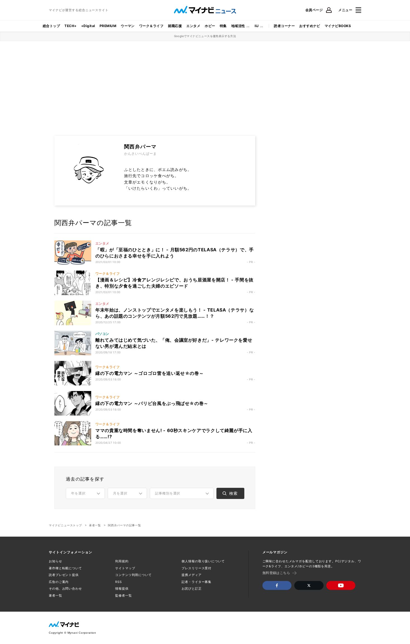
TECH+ (70, 26)
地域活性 (238, 26)
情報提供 (122, 588)
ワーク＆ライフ (151, 26)
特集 (223, 26)
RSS (118, 582)
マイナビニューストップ (65, 525)
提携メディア (191, 575)
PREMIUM (108, 26)
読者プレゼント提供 (64, 575)
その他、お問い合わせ (65, 588)
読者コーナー (284, 26)
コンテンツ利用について (133, 575)
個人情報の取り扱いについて (203, 561)
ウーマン (128, 26)
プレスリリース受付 (196, 568)
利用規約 (122, 561)
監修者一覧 (123, 595)
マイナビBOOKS (338, 26)
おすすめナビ (309, 26)
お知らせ (55, 561)
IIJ (257, 26)
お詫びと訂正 (191, 588)
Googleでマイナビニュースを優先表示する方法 (205, 36)
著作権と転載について (65, 568)
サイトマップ (125, 568)
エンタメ (193, 26)
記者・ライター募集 (196, 582)
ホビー (210, 26)
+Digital (88, 26)
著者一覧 (95, 525)
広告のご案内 (59, 582)
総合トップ (51, 26)
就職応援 (175, 26)
